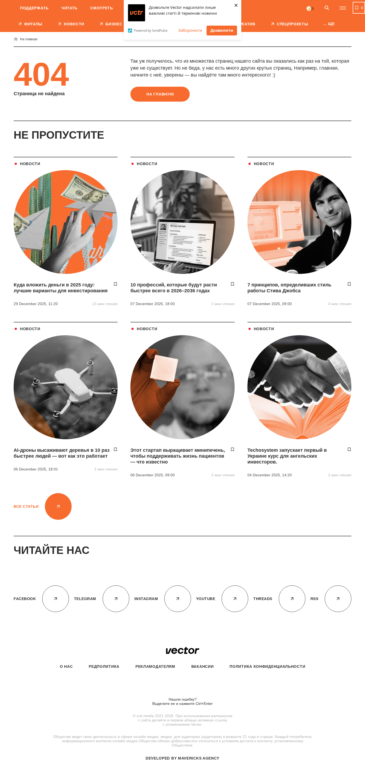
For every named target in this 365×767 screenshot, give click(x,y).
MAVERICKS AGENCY (198, 758)
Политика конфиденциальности (267, 666)
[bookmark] (115, 284)
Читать (69, 8)
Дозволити (221, 30)
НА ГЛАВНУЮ (160, 94)
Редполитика (104, 666)
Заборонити (190, 30)
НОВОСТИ (30, 164)
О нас (66, 666)
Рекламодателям (155, 666)
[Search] (327, 8)
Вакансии (202, 666)
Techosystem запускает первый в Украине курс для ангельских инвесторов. (287, 456)
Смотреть (101, 8)
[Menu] (343, 8)
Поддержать (34, 8)
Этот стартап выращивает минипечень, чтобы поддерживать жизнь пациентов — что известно (177, 456)
